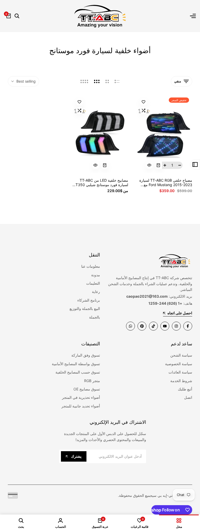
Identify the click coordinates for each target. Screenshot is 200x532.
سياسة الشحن (181, 355)
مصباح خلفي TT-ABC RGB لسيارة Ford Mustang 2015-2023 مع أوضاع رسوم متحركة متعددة (165, 182)
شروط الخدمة (181, 380)
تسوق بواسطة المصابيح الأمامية (76, 364)
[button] (143, 102)
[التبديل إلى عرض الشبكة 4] (84, 81)
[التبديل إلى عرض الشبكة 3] (97, 81)
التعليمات (93, 283)
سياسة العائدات (180, 372)
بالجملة (94, 317)
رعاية (96, 291)
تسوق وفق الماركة (85, 355)
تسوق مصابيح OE (86, 389)
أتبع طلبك (185, 389)
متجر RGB (92, 380)
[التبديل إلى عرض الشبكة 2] (107, 81)
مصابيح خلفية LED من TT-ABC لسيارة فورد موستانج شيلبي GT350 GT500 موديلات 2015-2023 (100, 182)
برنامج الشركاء (88, 300)
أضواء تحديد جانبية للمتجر (80, 406)
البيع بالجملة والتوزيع (85, 308)
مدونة (95, 275)
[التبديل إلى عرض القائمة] (117, 81)
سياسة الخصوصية (178, 364)
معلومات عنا (90, 266)
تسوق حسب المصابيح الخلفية (77, 372)
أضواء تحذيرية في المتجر (81, 397)
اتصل (188, 397)
